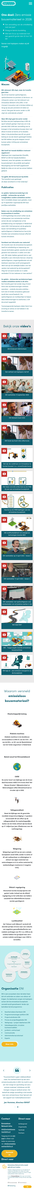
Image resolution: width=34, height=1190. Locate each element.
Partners (21, 1133)
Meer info (9, 1044)
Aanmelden (9, 1153)
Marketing (12, 1186)
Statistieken (23, 1182)
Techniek (21, 1130)
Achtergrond (22, 1124)
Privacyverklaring (15, 1176)
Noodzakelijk (13, 1182)
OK (27, 1187)
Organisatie (22, 1127)
